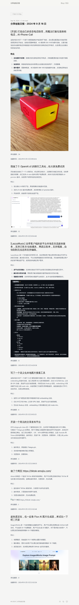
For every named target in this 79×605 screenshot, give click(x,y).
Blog (62, 3)
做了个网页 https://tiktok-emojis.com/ (31, 471)
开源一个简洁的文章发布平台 (26, 421)
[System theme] (66, 601)
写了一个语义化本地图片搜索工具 (28, 372)
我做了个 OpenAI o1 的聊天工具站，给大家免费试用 (38, 166)
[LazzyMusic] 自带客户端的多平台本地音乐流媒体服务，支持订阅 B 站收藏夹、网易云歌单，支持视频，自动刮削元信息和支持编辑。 (39, 246)
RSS (67, 3)
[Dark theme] (63, 601)
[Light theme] (59, 601)
